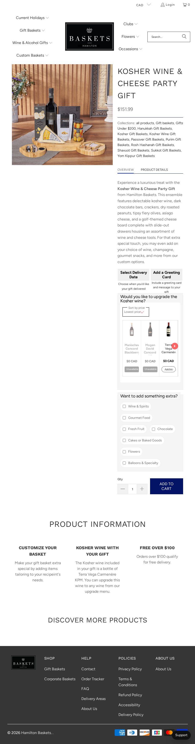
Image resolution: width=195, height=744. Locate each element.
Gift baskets (165, 123)
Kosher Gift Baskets (132, 134)
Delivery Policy (130, 714)
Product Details (154, 169)
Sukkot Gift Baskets (166, 150)
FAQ (85, 688)
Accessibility (129, 705)
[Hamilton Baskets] (89, 36)
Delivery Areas (93, 698)
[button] (32, 18)
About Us (89, 708)
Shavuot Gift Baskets (133, 150)
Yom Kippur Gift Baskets (136, 156)
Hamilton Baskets (36, 732)
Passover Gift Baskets (147, 139)
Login (170, 4)
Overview (125, 169)
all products (145, 123)
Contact (88, 669)
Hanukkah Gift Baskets (154, 128)
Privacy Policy (130, 669)
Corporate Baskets (59, 679)
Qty (120, 479)
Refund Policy (130, 695)
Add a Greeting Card (166, 274)
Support (181, 735)
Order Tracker (92, 679)
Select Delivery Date (133, 274)
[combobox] (168, 37)
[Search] (184, 37)
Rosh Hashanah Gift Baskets (152, 145)
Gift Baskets (54, 669)
